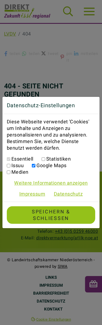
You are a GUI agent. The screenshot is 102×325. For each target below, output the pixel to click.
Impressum (32, 194)
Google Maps (51, 165)
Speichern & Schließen (51, 215)
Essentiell (22, 159)
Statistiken (58, 159)
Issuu (17, 165)
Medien (20, 172)
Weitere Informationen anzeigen (51, 183)
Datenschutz (68, 194)
